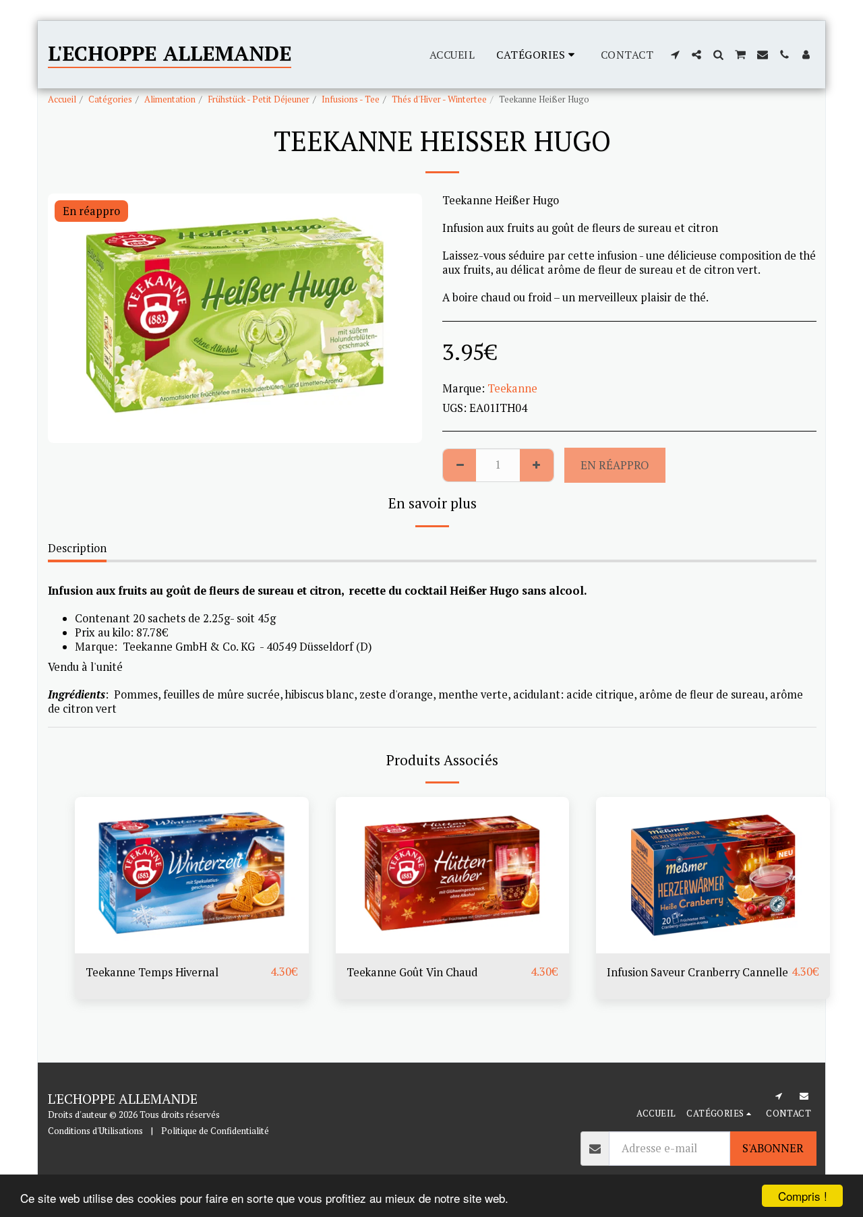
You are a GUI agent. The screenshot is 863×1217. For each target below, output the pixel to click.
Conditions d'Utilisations (95, 1131)
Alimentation (170, 99)
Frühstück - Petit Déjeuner (258, 99)
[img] (192, 875)
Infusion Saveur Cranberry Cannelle (697, 972)
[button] (675, 54)
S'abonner (773, 1148)
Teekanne (512, 388)
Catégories (110, 99)
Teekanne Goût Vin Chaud (412, 972)
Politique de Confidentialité (215, 1131)
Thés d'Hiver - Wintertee (439, 99)
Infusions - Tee (351, 99)
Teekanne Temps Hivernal (152, 972)
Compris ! (802, 1195)
